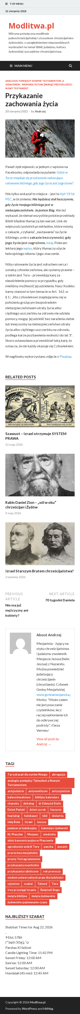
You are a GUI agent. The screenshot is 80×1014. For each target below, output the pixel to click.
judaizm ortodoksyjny (22, 828)
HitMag (48, 1008)
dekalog (28, 803)
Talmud (42, 883)
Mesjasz (33, 834)
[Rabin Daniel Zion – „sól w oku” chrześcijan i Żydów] (40, 498)
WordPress (29, 1008)
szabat (28, 883)
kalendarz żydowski (54, 828)
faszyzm (55, 809)
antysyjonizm (61, 791)
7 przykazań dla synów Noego (27, 774)
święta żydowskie (43, 896)
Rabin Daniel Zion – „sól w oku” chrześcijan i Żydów (30, 504)
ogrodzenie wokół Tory (23, 846)
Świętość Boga (50, 890)
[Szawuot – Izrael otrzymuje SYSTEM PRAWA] (40, 429)
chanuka (13, 803)
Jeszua (41, 822)
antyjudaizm (15, 791)
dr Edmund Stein (50, 803)
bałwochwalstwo (19, 797)
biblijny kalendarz (47, 797)
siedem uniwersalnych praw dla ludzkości (35, 877)
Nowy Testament (17, 88)
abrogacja (58, 774)
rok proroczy (52, 871)
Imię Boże (13, 822)
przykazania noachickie (23, 865)
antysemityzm (37, 791)
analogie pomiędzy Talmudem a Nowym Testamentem (33, 783)
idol (44, 815)
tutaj (49, 243)
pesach (62, 846)
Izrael (28, 822)
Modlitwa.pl (31, 25)
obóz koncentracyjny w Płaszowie (30, 840)
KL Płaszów (15, 834)
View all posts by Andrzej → (47, 741)
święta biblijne (17, 896)
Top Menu (16, 3)
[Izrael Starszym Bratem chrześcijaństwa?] (40, 566)
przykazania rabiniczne (23, 871)
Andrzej (40, 111)
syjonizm (13, 883)
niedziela (49, 834)
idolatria (57, 815)
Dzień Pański (16, 809)
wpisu (27, 248)
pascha (48, 846)
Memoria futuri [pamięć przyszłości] (47, 84)
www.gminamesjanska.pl (54, 694)
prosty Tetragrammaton (23, 859)
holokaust (31, 815)
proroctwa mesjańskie (22, 853)
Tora (55, 883)
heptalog (13, 815)
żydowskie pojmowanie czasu (27, 902)
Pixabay (65, 356)
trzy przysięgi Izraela (21, 890)
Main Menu (23, 66)
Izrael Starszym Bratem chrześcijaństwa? (39, 571)
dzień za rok (37, 809)
